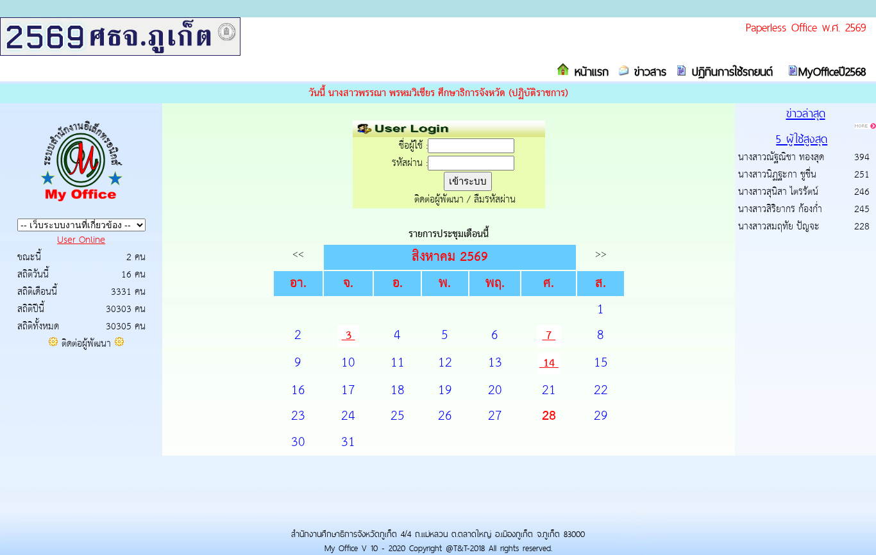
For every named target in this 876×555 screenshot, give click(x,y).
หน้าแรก (589, 71)
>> (601, 254)
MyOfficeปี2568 (832, 71)
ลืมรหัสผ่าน (495, 199)
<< (298, 254)
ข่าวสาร (647, 71)
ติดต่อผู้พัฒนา (86, 343)
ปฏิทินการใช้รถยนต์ (730, 71)
